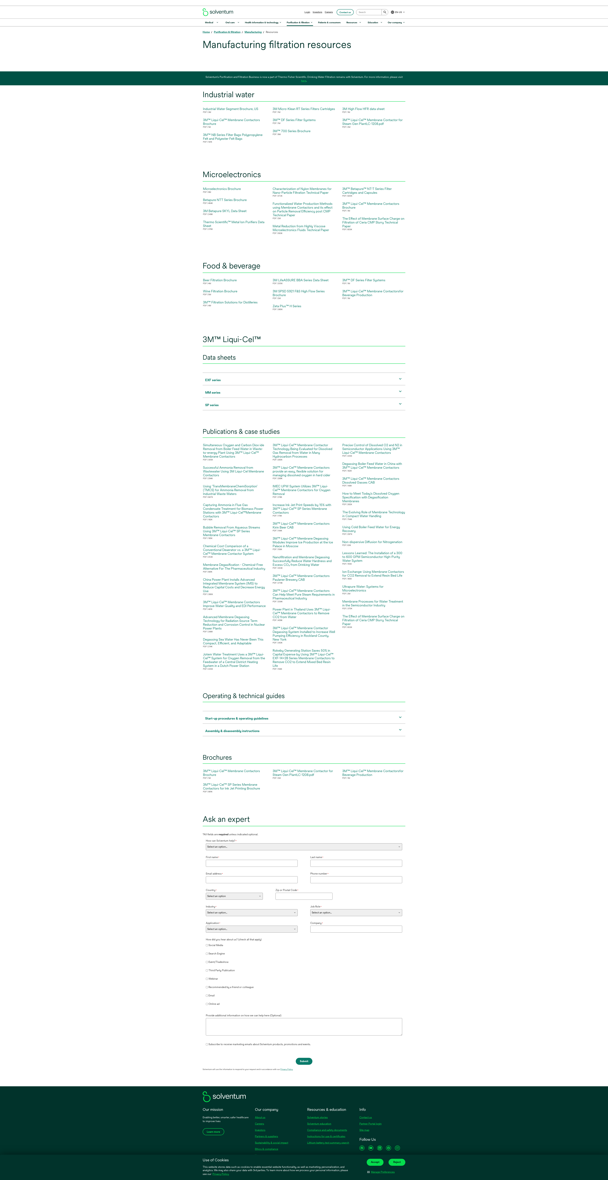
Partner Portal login (370, 1123)
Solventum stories (317, 1117)
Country (211, 890)
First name (212, 857)
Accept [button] (375, 1162)
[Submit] (385, 12)
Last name (316, 857)
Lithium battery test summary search (328, 1142)
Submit (304, 1061)
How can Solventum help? (221, 840)
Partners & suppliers (266, 1136)
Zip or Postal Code (287, 890)
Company (316, 923)
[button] (381, 1172)
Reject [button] (397, 1162)
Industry (211, 906)
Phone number (319, 873)
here (303, 80)
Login (307, 12)
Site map (364, 1130)
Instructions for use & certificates (326, 1136)
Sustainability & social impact (271, 1142)
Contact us (365, 1117)
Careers (329, 12)
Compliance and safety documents (327, 1130)
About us (260, 1117)
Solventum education (319, 1123)
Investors (317, 12)
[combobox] (372, 12)
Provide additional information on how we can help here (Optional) (243, 1015)
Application (213, 923)
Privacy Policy (220, 1174)
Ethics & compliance (266, 1149)
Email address (214, 873)
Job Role (316, 906)
